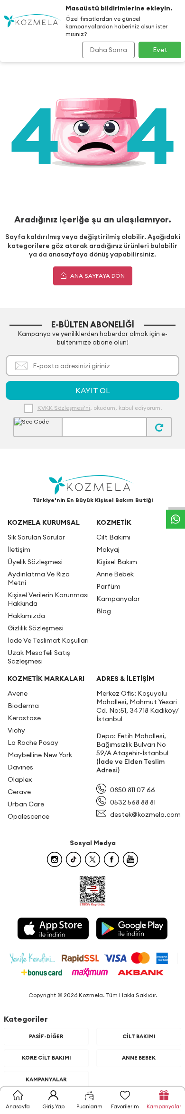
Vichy (16, 730)
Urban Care (26, 804)
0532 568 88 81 (133, 802)
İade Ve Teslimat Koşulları (48, 640)
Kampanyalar (118, 598)
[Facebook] (111, 859)
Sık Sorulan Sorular (36, 537)
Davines (20, 767)
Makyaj (108, 549)
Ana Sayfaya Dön (97, 275)
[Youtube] (130, 859)
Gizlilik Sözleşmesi (36, 628)
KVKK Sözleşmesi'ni (63, 407)
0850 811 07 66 (132, 790)
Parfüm (108, 586)
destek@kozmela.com (145, 814)
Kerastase (24, 718)
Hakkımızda (26, 615)
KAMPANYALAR (46, 1079)
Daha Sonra (108, 49)
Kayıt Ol (92, 390)
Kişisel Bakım (116, 561)
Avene (18, 693)
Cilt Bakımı (113, 537)
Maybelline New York (40, 755)
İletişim (19, 549)
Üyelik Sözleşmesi (35, 561)
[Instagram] (54, 859)
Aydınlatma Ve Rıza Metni (39, 578)
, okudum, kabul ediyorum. (99, 407)
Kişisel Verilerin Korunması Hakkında (48, 599)
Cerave (19, 791)
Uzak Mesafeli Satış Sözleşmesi (39, 656)
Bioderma (23, 705)
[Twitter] (92, 859)
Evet (160, 49)
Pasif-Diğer (46, 1036)
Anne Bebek (115, 574)
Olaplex (20, 779)
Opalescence (28, 816)
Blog (103, 611)
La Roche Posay (33, 742)
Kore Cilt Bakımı (46, 1057)
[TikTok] (73, 859)
